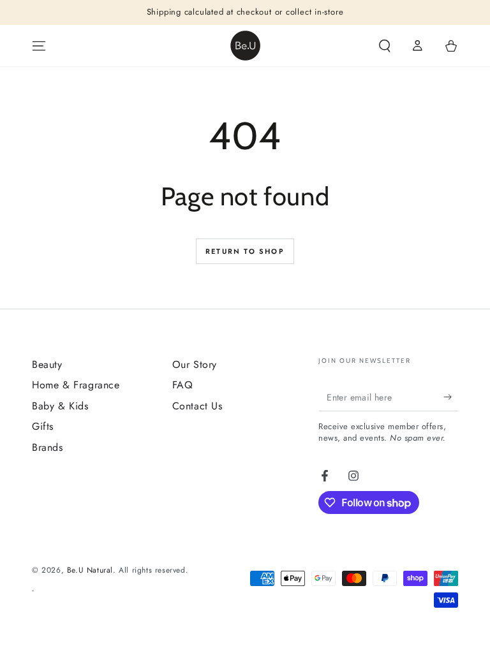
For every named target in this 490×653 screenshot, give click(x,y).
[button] (384, 46)
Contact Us (197, 406)
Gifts (43, 426)
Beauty (47, 364)
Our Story (194, 364)
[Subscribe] (450, 397)
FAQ (182, 385)
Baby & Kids (60, 406)
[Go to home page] (245, 46)
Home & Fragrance (76, 385)
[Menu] (39, 46)
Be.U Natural (90, 570)
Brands (47, 447)
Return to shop (245, 251)
